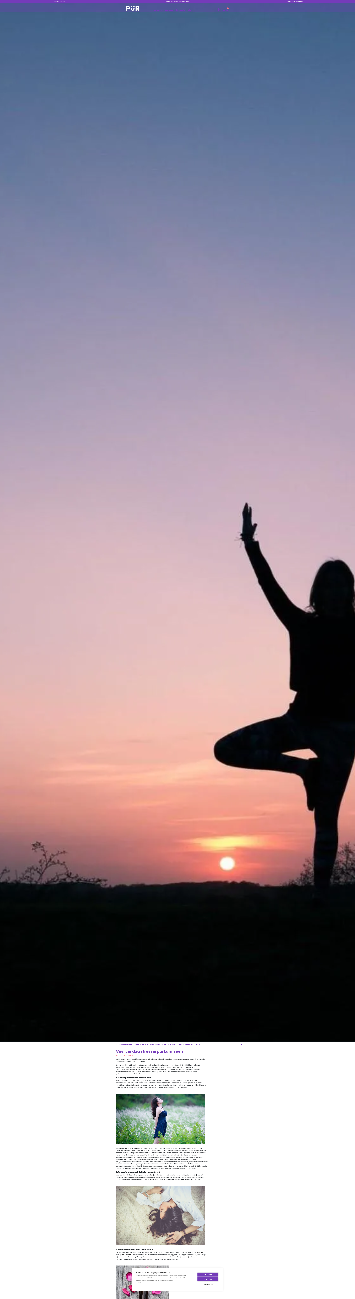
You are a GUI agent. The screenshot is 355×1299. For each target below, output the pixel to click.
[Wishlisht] (220, 9)
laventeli (199, 1252)
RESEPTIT (173, 1044)
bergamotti (126, 1255)
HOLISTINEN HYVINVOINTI (124, 1044)
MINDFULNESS (155, 1044)
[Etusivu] (132, 9)
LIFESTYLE (180, 10)
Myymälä (192, 4)
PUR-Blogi (165, 1044)
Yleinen (197, 1044)
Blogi (198, 4)
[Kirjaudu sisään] (224, 9)
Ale (189, 10)
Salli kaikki (208, 1274)
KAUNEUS (169, 10)
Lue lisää (138, 1283)
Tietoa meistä (205, 4)
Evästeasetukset (208, 1284)
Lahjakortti (224, 4)
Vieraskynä (189, 1044)
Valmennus (215, 4)
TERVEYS (158, 10)
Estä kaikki (208, 1279)
